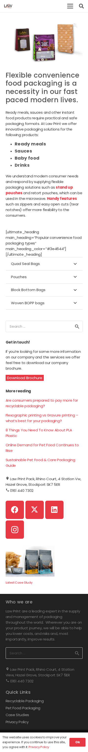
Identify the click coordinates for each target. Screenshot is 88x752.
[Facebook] (15, 510)
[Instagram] (15, 529)
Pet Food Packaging (23, 708)
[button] (70, 6)
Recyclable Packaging (25, 700)
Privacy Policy (17, 721)
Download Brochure (24, 377)
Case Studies (17, 714)
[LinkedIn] (54, 510)
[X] (34, 510)
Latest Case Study (19, 582)
